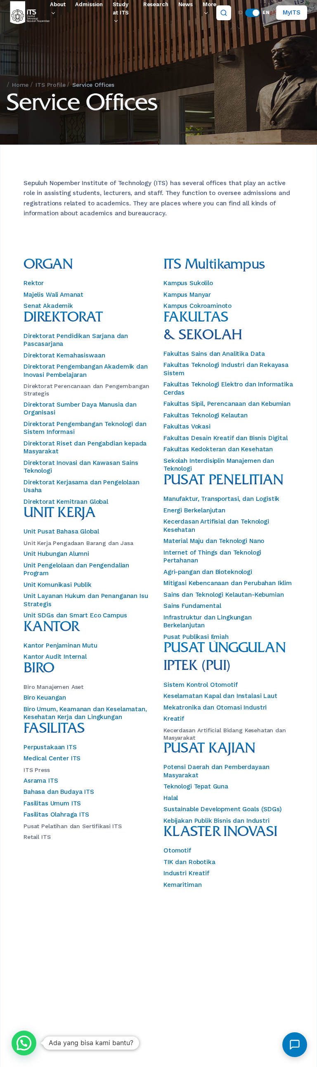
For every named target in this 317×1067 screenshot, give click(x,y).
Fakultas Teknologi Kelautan (205, 415)
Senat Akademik (48, 306)
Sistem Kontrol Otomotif (200, 684)
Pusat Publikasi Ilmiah (196, 637)
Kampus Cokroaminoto (197, 306)
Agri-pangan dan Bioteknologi (207, 572)
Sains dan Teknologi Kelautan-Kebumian (223, 594)
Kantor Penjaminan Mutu (60, 645)
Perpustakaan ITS (50, 747)
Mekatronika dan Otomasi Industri (215, 707)
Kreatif (173, 718)
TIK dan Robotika (189, 862)
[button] (24, 1043)
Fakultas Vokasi (187, 426)
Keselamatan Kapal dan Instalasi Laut (220, 696)
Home (20, 84)
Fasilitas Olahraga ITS (56, 814)
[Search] (223, 12)
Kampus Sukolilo (188, 283)
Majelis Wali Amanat (53, 294)
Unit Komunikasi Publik (58, 584)
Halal (170, 798)
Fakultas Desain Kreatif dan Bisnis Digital (225, 438)
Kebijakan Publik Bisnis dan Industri (216, 820)
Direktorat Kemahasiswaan (64, 355)
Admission (89, 4)
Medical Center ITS (52, 758)
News (185, 4)
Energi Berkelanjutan (194, 510)
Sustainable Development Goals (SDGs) (222, 809)
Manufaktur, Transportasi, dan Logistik (221, 499)
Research (155, 4)
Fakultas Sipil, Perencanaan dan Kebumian (227, 403)
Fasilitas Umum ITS (52, 803)
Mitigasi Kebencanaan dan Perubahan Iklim (227, 583)
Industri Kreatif (186, 873)
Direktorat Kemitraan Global (66, 501)
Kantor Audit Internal (55, 656)
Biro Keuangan (45, 697)
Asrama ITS (41, 780)
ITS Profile (50, 84)
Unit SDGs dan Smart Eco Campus (75, 615)
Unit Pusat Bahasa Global (61, 531)
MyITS (291, 12)
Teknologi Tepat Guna (195, 786)
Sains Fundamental (192, 606)
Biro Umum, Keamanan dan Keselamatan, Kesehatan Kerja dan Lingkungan (85, 713)
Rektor (34, 283)
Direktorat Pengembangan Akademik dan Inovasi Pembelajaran (86, 371)
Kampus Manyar (187, 294)
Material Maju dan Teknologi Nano (213, 541)
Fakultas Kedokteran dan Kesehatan (218, 449)
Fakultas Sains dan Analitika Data (214, 353)
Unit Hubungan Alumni (56, 553)
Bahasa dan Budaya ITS (59, 791)
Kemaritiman (182, 884)
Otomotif (177, 850)
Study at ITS (121, 8)
